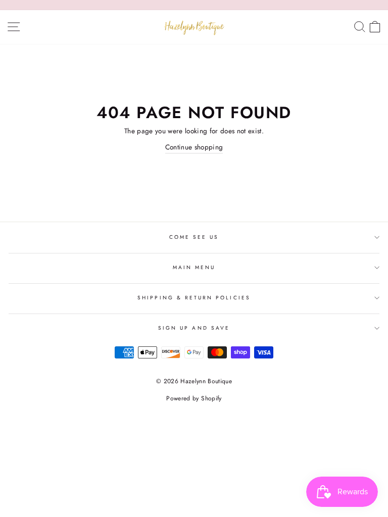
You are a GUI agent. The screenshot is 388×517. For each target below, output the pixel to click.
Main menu (194, 267)
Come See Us (194, 237)
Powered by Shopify (193, 398)
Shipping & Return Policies (194, 297)
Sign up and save (194, 328)
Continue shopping (194, 147)
